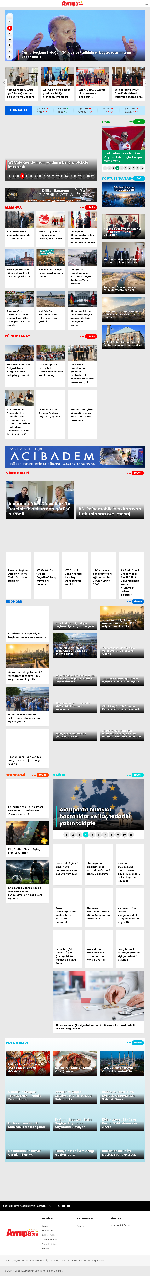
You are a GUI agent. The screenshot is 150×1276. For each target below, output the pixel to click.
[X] (58, 1206)
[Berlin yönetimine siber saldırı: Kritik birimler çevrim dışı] (19, 257)
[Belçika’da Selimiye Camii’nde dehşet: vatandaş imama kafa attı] (128, 76)
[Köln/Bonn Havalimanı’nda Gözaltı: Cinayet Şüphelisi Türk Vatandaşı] (82, 257)
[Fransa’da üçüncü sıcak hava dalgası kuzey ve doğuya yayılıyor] (67, 852)
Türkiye (80, 1226)
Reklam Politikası (50, 1235)
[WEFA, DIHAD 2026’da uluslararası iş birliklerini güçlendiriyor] (92, 76)
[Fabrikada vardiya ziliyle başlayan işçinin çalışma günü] (27, 618)
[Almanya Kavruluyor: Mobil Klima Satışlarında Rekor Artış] (99, 896)
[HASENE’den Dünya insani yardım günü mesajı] (50, 257)
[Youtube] (68, 1206)
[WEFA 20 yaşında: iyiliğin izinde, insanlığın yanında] (50, 219)
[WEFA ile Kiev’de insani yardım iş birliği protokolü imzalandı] (57, 76)
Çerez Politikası (49, 1244)
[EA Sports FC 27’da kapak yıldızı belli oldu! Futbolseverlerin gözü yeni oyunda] (27, 872)
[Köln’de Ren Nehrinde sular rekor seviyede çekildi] (50, 299)
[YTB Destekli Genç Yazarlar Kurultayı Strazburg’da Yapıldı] (75, 559)
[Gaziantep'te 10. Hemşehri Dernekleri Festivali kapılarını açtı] (50, 353)
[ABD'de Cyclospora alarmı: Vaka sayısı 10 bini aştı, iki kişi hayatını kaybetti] (130, 852)
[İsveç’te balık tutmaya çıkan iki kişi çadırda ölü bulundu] (130, 937)
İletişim (45, 1248)
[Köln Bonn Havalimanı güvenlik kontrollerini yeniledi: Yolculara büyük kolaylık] (82, 353)
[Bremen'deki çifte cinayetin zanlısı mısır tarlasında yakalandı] (82, 398)
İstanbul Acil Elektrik (121, 1225)
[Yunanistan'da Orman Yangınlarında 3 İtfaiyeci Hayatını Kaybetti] (130, 896)
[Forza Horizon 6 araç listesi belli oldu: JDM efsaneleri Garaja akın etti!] (27, 791)
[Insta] (63, 1206)
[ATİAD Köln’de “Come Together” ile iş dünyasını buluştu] (46, 559)
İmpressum (47, 1230)
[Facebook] (54, 1206)
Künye (45, 1226)
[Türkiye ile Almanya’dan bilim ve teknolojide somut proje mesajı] (82, 219)
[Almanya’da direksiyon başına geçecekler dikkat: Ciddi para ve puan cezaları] (19, 299)
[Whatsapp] (50, 1206)
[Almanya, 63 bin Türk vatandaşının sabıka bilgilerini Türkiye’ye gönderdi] (82, 299)
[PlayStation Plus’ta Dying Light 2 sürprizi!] (27, 833)
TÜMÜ (90, 207)
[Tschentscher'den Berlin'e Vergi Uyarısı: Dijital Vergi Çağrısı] (27, 741)
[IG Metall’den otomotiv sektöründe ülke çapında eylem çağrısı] (27, 699)
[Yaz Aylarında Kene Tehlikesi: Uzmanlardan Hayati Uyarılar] (99, 937)
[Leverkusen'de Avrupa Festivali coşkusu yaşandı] (50, 398)
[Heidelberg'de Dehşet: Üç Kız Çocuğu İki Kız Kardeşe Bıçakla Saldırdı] (67, 937)
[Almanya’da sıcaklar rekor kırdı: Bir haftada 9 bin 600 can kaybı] (99, 852)
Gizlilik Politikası (49, 1239)
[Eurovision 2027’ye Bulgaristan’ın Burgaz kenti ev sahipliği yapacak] (19, 353)
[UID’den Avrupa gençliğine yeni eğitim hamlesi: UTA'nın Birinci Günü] (103, 559)
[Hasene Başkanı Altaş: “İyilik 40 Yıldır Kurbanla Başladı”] (18, 559)
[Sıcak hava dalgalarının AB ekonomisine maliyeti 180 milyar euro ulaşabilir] (27, 656)
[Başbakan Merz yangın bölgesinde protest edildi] (19, 219)
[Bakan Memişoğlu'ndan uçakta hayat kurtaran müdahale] (67, 896)
